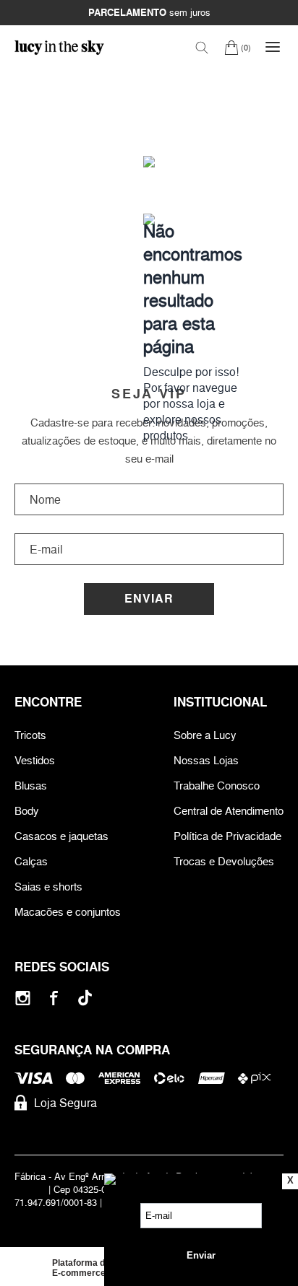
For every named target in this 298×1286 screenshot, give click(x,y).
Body (26, 810)
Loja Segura (65, 1103)
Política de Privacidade (227, 836)
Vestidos (34, 760)
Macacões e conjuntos (67, 911)
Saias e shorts (48, 886)
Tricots (30, 735)
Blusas (30, 785)
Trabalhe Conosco (217, 785)
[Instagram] (22, 997)
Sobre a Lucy (205, 735)
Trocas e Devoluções (224, 861)
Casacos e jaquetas (61, 836)
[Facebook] (54, 997)
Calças (31, 861)
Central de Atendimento (229, 810)
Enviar (149, 598)
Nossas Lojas (206, 760)
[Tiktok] (85, 997)
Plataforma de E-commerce (81, 1268)
